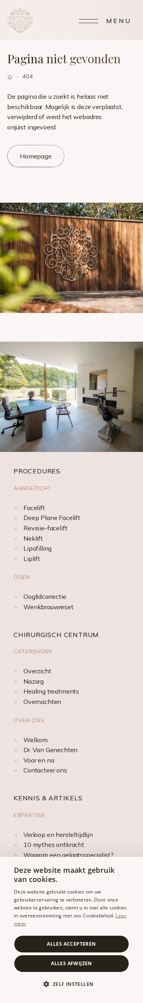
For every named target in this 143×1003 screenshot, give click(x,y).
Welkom (35, 740)
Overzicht (37, 671)
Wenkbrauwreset (48, 607)
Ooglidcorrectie (44, 596)
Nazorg (33, 681)
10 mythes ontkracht (53, 845)
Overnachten (42, 702)
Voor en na (38, 760)
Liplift (31, 559)
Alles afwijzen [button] (71, 963)
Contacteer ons (45, 770)
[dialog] (71, 930)
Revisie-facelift (45, 528)
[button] (71, 984)
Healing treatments (51, 691)
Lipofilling (37, 548)
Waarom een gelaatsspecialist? (68, 855)
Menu (118, 21)
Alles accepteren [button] (71, 943)
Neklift (33, 538)
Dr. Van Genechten (50, 750)
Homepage (36, 156)
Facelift (34, 508)
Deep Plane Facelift (51, 518)
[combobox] (133, 867)
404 (27, 76)
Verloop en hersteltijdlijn (58, 835)
